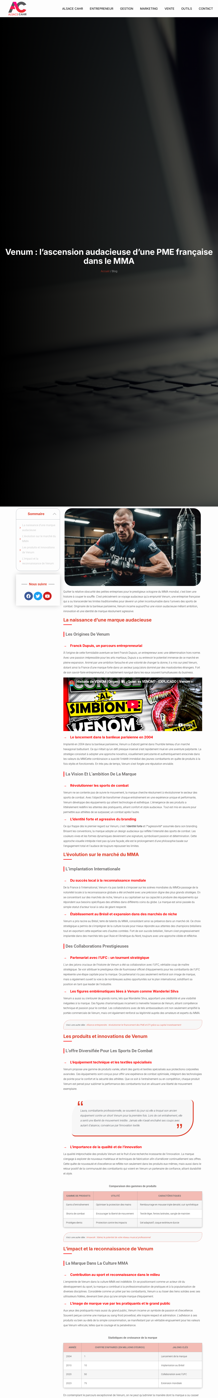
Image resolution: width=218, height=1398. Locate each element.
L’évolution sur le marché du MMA (39, 539)
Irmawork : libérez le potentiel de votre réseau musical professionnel (119, 1237)
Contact (206, 8)
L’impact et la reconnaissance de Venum (38, 561)
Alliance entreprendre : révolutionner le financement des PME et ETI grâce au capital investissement (134, 1025)
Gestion (126, 8)
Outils (186, 8)
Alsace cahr (72, 8)
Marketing (149, 8)
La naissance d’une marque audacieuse (38, 528)
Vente (169, 8)
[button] (54, 514)
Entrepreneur (101, 8)
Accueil (105, 271)
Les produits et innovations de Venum (38, 550)
